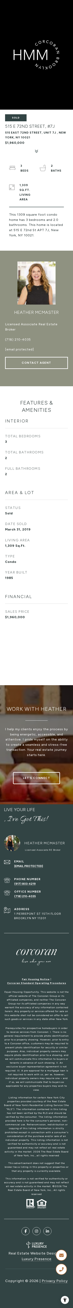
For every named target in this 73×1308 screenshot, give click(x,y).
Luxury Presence (37, 1259)
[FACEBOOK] (25, 1231)
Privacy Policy (55, 1281)
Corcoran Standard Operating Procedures (36, 983)
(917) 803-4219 (25, 884)
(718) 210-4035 (18, 339)
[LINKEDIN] (47, 1231)
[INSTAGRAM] (36, 1231)
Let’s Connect (36, 778)
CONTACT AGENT (36, 363)
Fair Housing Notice (36, 979)
